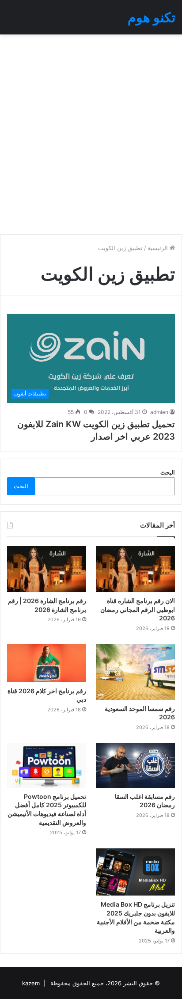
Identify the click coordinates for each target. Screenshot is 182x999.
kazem (31, 983)
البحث (167, 472)
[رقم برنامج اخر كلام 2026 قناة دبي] (46, 663)
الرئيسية (159, 247)
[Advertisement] (91, 134)
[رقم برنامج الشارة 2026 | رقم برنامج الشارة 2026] (46, 569)
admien (159, 412)
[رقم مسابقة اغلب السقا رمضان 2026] (135, 765)
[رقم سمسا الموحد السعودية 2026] (135, 672)
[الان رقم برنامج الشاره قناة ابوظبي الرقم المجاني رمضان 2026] (135, 569)
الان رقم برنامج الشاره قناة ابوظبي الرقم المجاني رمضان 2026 (137, 609)
